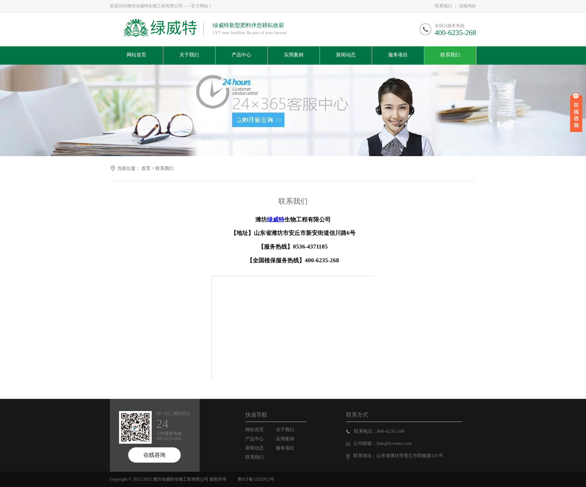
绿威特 (275, 219)
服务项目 (285, 448)
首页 (145, 168)
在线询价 (467, 6)
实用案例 (285, 438)
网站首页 (254, 429)
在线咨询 (154, 455)
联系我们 (443, 6)
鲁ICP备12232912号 (256, 479)
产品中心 (254, 438)
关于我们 (285, 429)
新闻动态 (254, 448)
